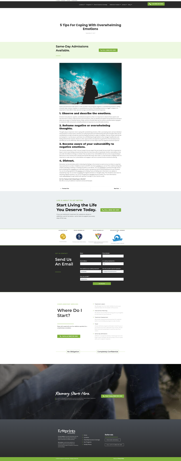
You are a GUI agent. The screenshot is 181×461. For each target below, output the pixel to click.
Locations (81, 4)
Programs (88, 4)
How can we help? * (85, 276)
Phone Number (106, 253)
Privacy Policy (121, 458)
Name (82, 253)
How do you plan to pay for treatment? (111, 268)
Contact (124, 4)
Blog (129, 4)
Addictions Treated (114, 4)
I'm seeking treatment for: (108, 261)
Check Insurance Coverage (100, 4)
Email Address (84, 261)
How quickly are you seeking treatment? (90, 268)
